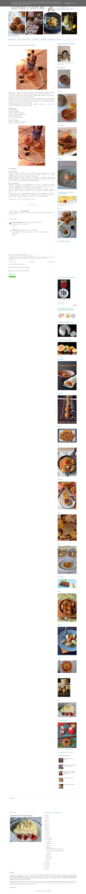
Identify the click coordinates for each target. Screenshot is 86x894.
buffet (17, 212)
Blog (19, 39)
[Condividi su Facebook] (26, 211)
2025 (46, 817)
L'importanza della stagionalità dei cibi (54, 851)
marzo (48, 855)
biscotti (14, 212)
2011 (46, 867)
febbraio (49, 857)
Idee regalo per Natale (44, 212)
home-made (37, 212)
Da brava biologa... (26, 39)
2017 (46, 832)
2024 (46, 819)
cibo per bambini (22, 212)
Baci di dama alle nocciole (69, 784)
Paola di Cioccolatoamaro (17, 222)
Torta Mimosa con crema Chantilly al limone (21, 816)
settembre (49, 843)
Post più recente (12, 262)
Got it (73, 3)
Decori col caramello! (68, 778)
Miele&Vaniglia (15, 230)
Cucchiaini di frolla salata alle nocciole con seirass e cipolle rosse (69, 773)
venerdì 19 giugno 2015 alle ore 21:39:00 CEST (28, 230)
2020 (46, 826)
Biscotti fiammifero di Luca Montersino (54, 849)
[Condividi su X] (25, 211)
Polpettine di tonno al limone (68, 759)
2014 (46, 861)
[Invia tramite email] (23, 211)
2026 (46, 815)
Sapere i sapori (12, 39)
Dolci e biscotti (31, 212)
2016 (46, 834)
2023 (46, 821)
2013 (46, 863)
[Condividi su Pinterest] (28, 211)
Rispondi (13, 226)
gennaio (48, 859)
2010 (46, 869)
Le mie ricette (35, 39)
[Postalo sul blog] (24, 211)
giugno (48, 847)
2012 (46, 865)
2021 (46, 825)
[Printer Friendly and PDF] (12, 277)
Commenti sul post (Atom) (19, 264)
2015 (46, 836)
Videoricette (43, 39)
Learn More (67, 3)
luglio (48, 845)
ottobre (48, 841)
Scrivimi (59, 39)
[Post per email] (21, 211)
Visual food (15, 214)
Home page (31, 262)
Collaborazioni (51, 39)
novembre (49, 840)
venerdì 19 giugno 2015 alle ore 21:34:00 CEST (32, 222)
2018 (46, 830)
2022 (46, 823)
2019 (46, 828)
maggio (48, 853)
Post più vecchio (50, 262)
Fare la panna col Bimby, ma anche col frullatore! (70, 765)
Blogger (49, 891)
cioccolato (27, 212)
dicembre (49, 838)
